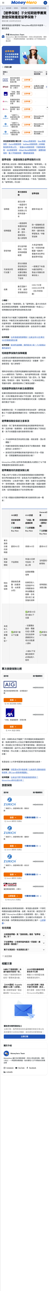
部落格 (16, 8)
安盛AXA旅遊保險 (27, 147)
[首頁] (3, 8)
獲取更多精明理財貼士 (13, 1026)
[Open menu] (3, 2)
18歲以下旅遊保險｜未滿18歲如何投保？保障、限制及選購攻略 (12, 971)
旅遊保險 (8, 8)
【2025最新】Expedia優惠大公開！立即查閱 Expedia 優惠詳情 (12, 987)
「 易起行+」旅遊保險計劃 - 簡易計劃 (16, 809)
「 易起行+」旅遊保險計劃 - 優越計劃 (16, 838)
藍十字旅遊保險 (15, 153)
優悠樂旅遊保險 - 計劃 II (12, 889)
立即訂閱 (24, 1036)
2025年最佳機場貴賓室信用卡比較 (35, 970)
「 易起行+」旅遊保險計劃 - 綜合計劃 (16, 866)
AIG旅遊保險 (12, 150)
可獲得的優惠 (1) (31, 817)
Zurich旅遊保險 (15, 144)
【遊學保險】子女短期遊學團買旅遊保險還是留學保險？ (33, 8)
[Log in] (45, 3)
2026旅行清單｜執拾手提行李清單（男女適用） (36, 987)
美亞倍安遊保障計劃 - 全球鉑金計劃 (16, 692)
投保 (12, 700)
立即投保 (11, 896)
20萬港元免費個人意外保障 (39, 87)
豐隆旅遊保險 (28, 153)
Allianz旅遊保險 (29, 141)
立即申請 (27, 80)
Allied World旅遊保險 (28, 150)
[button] (24, 935)
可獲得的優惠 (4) (32, 896)
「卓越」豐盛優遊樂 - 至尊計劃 (15, 720)
